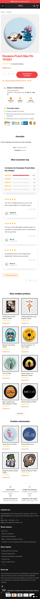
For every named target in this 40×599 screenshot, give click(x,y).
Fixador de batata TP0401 (29, 471)
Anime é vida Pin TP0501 (28, 402)
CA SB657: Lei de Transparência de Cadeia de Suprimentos (18, 542)
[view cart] (37, 6)
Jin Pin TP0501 (6, 373)
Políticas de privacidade (8, 536)
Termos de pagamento (8, 553)
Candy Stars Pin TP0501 (9, 444)
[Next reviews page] (36, 280)
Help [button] (36, 596)
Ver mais (20, 413)
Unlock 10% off (4, 590)
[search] (34, 6)
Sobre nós (4, 531)
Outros (9, 12)
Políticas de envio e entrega (9, 551)
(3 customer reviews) (17, 64)
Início (2, 12)
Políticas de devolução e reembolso (11, 556)
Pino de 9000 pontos (27, 444)
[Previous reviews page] (26, 280)
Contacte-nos (5, 559)
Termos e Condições (7, 533)
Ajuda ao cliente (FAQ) (8, 562)
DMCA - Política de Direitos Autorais (12, 539)
